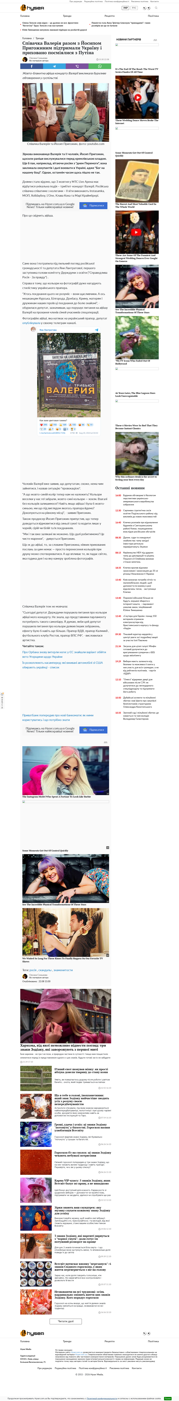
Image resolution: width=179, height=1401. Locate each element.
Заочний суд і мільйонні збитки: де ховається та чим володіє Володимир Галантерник (141, 716)
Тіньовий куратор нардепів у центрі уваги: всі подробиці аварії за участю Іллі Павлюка (140, 637)
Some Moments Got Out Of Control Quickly (134, 154)
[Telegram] (54, 66)
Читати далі (66, 1321)
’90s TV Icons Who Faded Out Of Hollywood (132, 362)
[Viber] (77, 66)
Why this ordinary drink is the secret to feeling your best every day (136, 478)
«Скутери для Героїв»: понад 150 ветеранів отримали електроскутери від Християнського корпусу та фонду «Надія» (141, 622)
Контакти (154, 2)
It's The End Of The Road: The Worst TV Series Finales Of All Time (136, 70)
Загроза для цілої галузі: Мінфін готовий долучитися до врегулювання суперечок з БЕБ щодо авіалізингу (139, 651)
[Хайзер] (32, 7)
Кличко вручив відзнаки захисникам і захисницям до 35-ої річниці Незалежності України (140, 571)
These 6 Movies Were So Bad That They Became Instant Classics (136, 427)
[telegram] (148, 8)
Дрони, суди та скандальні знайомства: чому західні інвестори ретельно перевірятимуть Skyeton (137, 542)
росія (33, 970)
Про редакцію (76, 2)
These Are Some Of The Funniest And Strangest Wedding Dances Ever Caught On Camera (136, 258)
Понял (168, 1398)
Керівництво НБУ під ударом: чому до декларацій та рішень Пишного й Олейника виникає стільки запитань (138, 557)
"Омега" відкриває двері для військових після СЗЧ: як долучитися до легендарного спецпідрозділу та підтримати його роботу (138, 685)
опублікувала (31, 323)
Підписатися (97, 205)
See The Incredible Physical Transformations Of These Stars (132, 311)
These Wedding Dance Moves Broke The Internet (136, 122)
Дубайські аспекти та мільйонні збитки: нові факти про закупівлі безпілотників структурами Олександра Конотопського (139, 702)
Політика (153, 16)
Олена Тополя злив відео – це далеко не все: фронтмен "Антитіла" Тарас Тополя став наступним (50, 24)
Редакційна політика (93, 2)
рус (134, 8)
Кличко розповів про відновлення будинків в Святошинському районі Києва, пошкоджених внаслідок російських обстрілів (140, 527)
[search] (156, 7)
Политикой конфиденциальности (102, 1399)
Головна (25, 16)
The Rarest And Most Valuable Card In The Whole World (135, 205)
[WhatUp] (100, 66)
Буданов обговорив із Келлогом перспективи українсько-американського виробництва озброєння (139, 500)
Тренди (67, 16)
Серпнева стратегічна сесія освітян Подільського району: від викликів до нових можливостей (140, 513)
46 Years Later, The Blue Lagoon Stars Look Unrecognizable (135, 394)
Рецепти (110, 16)
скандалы (44, 970)
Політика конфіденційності (117, 2)
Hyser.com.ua (77, 1352)
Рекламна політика (139, 2)
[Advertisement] (65, 238)
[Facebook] (31, 66)
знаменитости (63, 970)
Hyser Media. (96, 1374)
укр (125, 8)
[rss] (144, 8)
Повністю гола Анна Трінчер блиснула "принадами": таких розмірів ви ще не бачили (121, 24)
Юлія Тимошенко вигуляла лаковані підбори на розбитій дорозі (54, 30)
